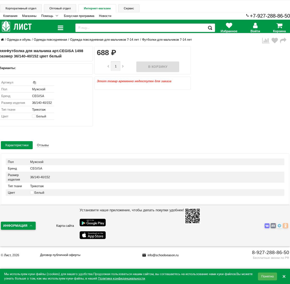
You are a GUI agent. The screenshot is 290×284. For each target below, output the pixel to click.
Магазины (29, 16)
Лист (7, 255)
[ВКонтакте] (268, 226)
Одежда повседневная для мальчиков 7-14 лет (104, 39)
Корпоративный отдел (21, 8)
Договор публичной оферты (60, 255)
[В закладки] (276, 40)
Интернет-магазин (97, 8)
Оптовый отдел (60, 8)
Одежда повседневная (50, 39)
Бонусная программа (79, 16)
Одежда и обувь (19, 39)
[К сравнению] (267, 40)
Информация (15, 225)
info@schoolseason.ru (160, 255)
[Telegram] (280, 226)
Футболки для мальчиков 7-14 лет (167, 39)
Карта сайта (65, 225)
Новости (105, 16)
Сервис (129, 8)
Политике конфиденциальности (121, 278)
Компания (10, 16)
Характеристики (16, 145)
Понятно (267, 276)
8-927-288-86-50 (270, 252)
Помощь (47, 16)
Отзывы (43, 145)
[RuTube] (274, 226)
